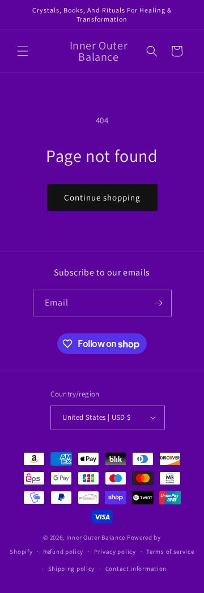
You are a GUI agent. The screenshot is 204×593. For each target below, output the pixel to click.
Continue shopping (102, 197)
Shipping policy (71, 569)
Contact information (136, 569)
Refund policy (63, 552)
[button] (22, 51)
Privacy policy (115, 552)
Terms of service (170, 552)
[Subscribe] (158, 303)
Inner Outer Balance (95, 537)
